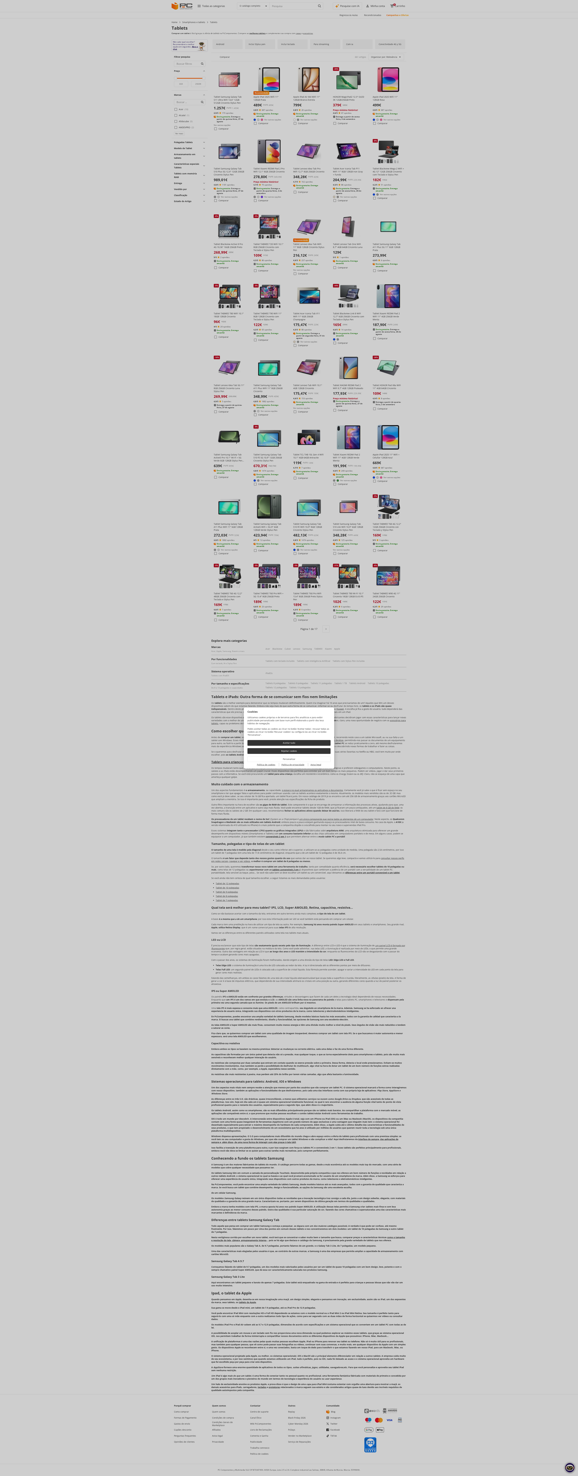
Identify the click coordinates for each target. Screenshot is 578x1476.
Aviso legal (316, 764)
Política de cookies (266, 764)
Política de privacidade (292, 764)
